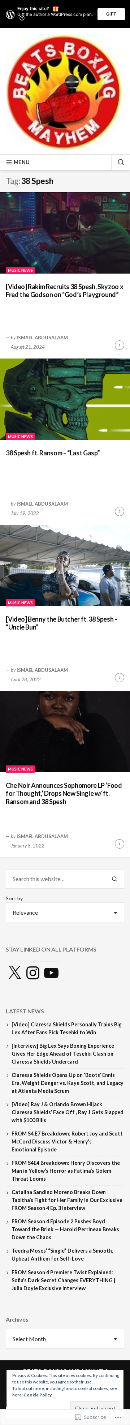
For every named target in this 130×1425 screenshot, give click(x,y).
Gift (111, 14)
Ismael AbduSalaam (42, 337)
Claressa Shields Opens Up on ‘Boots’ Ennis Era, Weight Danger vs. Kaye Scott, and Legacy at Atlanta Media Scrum (68, 1083)
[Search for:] (55, 879)
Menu (22, 162)
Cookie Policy (37, 1395)
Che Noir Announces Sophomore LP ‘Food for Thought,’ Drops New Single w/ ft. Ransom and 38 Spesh (64, 793)
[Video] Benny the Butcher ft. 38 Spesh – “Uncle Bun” (62, 623)
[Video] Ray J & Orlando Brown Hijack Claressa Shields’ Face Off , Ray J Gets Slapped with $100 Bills (68, 1112)
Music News (20, 270)
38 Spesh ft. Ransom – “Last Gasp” (53, 453)
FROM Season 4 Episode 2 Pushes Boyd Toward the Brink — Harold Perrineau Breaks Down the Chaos (65, 1229)
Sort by (14, 898)
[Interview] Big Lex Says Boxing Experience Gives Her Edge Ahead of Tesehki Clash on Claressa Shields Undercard (63, 1054)
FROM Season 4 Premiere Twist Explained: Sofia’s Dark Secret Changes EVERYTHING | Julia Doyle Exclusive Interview (63, 1280)
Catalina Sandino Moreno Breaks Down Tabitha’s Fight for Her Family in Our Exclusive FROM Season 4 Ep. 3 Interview (67, 1200)
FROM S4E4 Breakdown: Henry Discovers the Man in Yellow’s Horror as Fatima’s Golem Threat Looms (66, 1171)
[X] (14, 973)
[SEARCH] (117, 162)
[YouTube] (51, 973)
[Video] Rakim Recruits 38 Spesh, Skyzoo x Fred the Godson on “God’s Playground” (64, 291)
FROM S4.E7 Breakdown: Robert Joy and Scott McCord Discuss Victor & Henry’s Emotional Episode (67, 1141)
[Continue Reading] (119, 345)
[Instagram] (33, 973)
